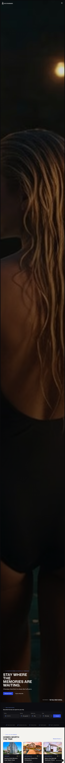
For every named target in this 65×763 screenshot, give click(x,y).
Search (57, 716)
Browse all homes (57, 738)
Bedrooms (33, 713)
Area (43, 713)
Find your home (8, 693)
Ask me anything (60, 760)
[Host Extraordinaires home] (7, 3)
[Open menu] (61, 3)
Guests (21, 713)
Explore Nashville (19, 693)
